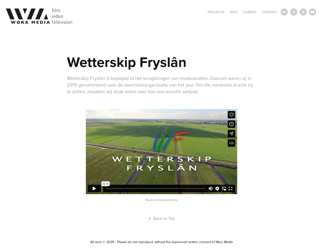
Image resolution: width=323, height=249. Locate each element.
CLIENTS (249, 12)
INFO (234, 12)
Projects (216, 12)
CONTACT (269, 12)
